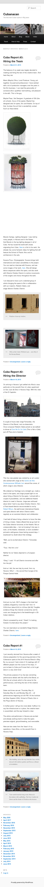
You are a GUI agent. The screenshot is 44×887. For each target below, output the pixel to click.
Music (27, 37)
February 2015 (8, 848)
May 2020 (6, 817)
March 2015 (7, 846)
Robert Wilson (8, 509)
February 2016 (8, 825)
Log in (5, 873)
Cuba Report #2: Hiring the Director (14, 373)
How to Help (15, 41)
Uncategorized (15, 362)
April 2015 (7, 843)
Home (6, 37)
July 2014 (6, 861)
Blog (20, 37)
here (23, 268)
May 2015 (6, 841)
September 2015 (9, 830)
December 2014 (9, 853)
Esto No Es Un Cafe (19, 429)
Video (35, 37)
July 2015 (6, 835)
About (13, 37)
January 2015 (8, 851)
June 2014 (7, 864)
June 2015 (7, 838)
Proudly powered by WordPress (22, 882)
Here (21, 247)
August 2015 (8, 833)
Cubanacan (11, 14)
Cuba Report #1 (12, 645)
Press (25, 41)
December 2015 (9, 828)
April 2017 (7, 820)
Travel (6, 41)
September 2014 (9, 859)
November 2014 (9, 856)
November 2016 (9, 822)
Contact (33, 41)
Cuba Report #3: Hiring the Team (13, 59)
